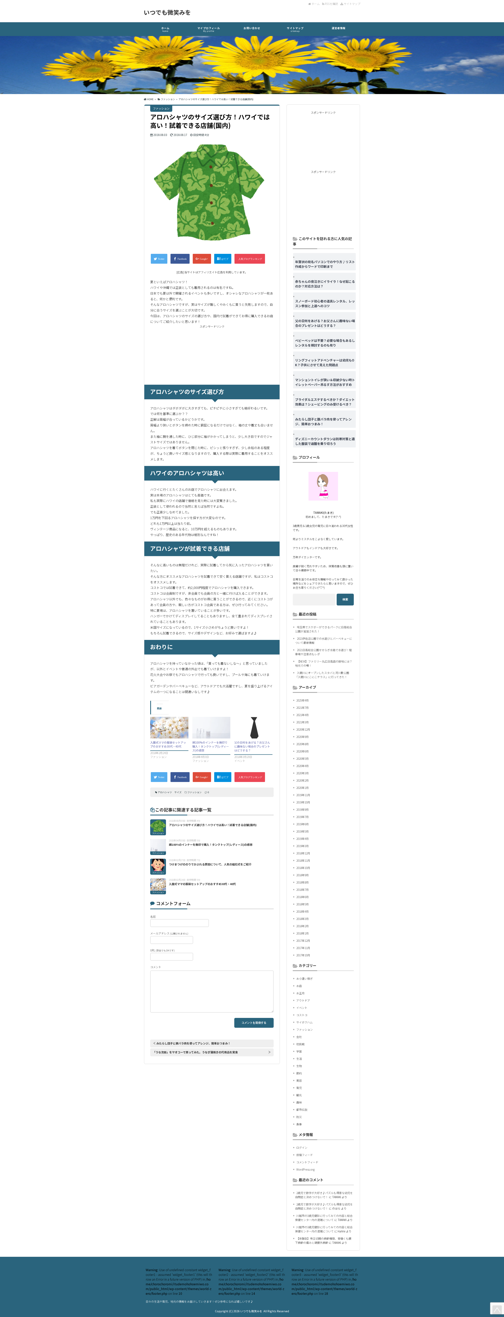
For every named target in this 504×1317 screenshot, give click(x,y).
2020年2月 (302, 780)
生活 (299, 1059)
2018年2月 (302, 926)
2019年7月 (302, 817)
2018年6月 (302, 897)
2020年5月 (302, 759)
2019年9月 (302, 809)
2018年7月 (302, 890)
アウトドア (303, 1000)
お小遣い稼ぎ (304, 979)
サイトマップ (351, 4)
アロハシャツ (165, 792)
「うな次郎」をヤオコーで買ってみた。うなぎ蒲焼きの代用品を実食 (195, 1052)
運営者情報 (339, 28)
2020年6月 (302, 751)
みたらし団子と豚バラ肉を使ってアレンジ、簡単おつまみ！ (193, 1043)
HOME (150, 99)
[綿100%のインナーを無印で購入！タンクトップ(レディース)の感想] (211, 728)
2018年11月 (303, 860)
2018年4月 (302, 911)
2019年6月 (302, 824)
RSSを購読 (331, 4)
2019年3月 (302, 846)
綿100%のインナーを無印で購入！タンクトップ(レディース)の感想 (210, 746)
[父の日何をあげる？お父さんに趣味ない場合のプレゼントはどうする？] (253, 728)
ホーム (315, 4)
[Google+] (201, 258)
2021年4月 (302, 715)
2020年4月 (302, 766)
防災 (299, 1117)
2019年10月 (303, 802)
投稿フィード (304, 1155)
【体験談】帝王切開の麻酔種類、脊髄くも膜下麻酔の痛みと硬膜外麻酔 (323, 1241)
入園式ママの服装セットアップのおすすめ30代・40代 (168, 744)
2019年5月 (302, 831)
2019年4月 (302, 839)
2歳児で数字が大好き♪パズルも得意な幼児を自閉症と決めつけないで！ (324, 1195)
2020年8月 (302, 744)
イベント (301, 1008)
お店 (299, 986)
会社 (299, 1037)
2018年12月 (303, 853)
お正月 (300, 993)
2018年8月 (302, 882)
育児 (299, 1088)
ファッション (168, 99)
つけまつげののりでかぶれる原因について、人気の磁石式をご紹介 (210, 864)
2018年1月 (302, 933)
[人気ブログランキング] (249, 258)
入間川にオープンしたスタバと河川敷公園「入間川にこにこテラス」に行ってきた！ (322, 675)
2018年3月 (302, 919)
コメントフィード (307, 1162)
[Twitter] (159, 258)
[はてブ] (223, 258)
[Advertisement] (212, 355)
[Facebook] (180, 258)
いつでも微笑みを (167, 12)
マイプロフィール (208, 29)
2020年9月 (302, 737)
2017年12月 (303, 941)
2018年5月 (302, 904)
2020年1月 (302, 788)
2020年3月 (302, 773)
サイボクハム (304, 1022)
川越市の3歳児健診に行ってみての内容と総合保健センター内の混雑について (324, 1218)
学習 (299, 1051)
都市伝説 (301, 1110)
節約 (299, 1073)
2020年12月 (303, 729)
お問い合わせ (252, 28)
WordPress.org (305, 1169)
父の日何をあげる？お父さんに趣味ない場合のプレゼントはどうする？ (252, 746)
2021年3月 (302, 722)
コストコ (301, 1015)
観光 (299, 1095)
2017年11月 (303, 948)
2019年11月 (303, 795)
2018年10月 (303, 868)
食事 (299, 1124)
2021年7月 (302, 708)
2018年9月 (302, 875)
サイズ (178, 792)
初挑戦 (300, 1044)
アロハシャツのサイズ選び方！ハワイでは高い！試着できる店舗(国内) (213, 825)
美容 (299, 1080)
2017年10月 (303, 955)
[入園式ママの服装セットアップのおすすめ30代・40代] (169, 728)
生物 (299, 1066)
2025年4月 (302, 700)
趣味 (299, 1102)
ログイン (301, 1148)
